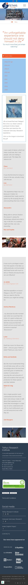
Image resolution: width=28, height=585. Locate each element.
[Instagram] (8, 514)
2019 (6, 86)
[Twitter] (5, 521)
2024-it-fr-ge (9, 62)
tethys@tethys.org (9, 462)
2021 (6, 79)
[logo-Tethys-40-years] (11, 5)
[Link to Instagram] (20, 583)
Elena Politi (7, 578)
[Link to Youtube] (18, 583)
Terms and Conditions (9, 498)
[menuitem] (24, 5)
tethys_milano (9, 468)
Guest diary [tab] (8, 56)
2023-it (7, 69)
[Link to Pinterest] (22, 583)
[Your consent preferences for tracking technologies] (2, 582)
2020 (6, 83)
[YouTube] (5, 514)
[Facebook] (3, 514)
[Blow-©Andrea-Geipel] (14, 107)
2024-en (7, 65)
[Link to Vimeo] (25, 583)
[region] (14, 76)
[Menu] (24, 5)
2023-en (7, 72)
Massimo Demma (18, 578)
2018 (6, 90)
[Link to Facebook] (15, 583)
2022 (6, 76)
